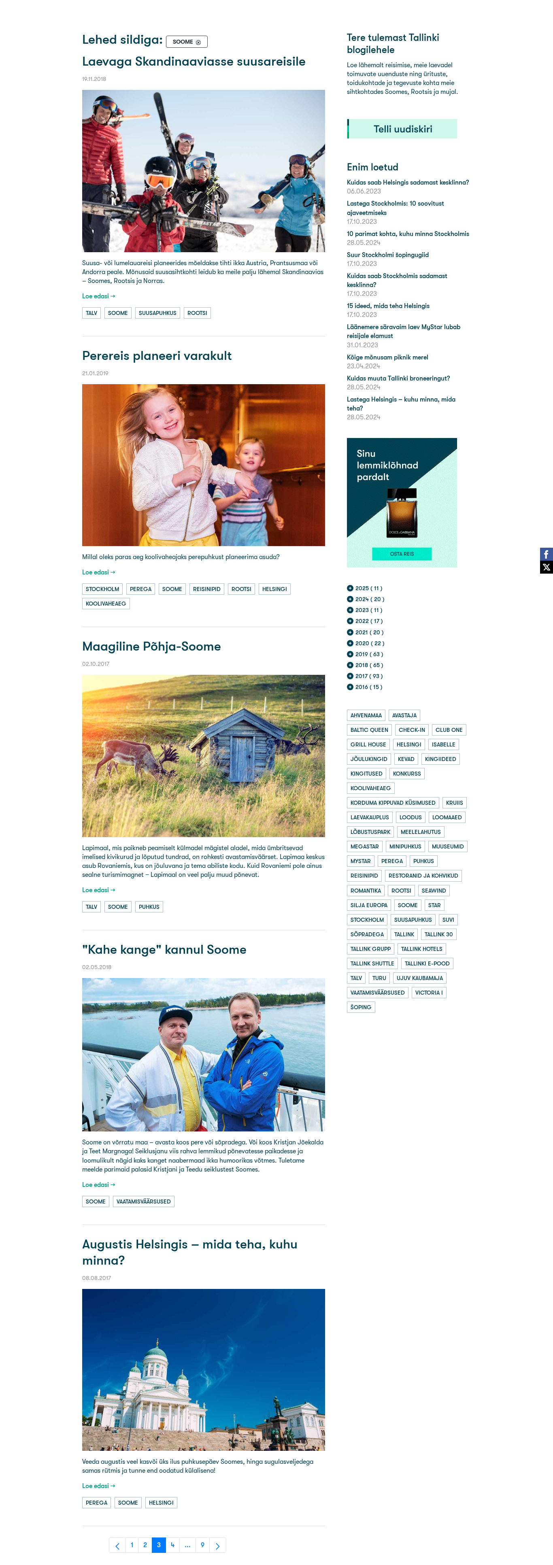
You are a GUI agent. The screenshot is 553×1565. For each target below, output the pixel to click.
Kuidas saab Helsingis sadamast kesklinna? (408, 182)
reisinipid (207, 589)
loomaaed (447, 817)
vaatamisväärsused (144, 1201)
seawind (434, 890)
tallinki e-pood (427, 963)
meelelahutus (421, 832)
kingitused (367, 773)
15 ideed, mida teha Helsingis (388, 306)
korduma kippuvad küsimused (393, 803)
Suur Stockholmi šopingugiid (388, 255)
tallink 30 (439, 934)
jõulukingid (369, 759)
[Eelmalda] (198, 41)
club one (449, 730)
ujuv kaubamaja (420, 978)
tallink (404, 934)
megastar (365, 846)
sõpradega (367, 934)
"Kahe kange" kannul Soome (164, 949)
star (434, 905)
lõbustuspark (370, 832)
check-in (412, 730)
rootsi (197, 313)
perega (140, 589)
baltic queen (369, 730)
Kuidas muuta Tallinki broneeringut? (398, 378)
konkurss (407, 773)
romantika (366, 890)
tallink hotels (421, 949)
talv (91, 313)
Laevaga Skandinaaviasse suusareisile (194, 61)
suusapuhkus (158, 313)
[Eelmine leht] (117, 1545)
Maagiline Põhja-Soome (151, 646)
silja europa (369, 905)
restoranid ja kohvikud (423, 875)
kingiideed (440, 759)
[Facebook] (546, 554)
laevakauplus (370, 817)
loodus (411, 817)
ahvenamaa (366, 715)
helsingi (274, 589)
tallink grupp (371, 949)
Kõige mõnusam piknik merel (387, 357)
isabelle (443, 744)
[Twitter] (546, 567)
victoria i (429, 992)
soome (118, 313)
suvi (448, 919)
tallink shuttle (372, 963)
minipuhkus (405, 846)
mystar (361, 861)
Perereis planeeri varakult (157, 355)
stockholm (102, 589)
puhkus (149, 907)
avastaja (404, 715)
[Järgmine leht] (217, 1545)
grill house (368, 744)
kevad (406, 759)
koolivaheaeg (106, 603)
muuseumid (448, 846)
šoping (361, 1007)
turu (379, 978)
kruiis (454, 803)
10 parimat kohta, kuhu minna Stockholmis (408, 234)
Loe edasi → (98, 296)
